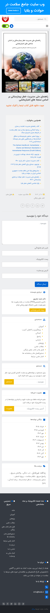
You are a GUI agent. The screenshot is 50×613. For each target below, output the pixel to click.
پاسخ (39, 336)
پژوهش (41, 343)
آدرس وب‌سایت (42, 270)
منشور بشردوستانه (39, 479)
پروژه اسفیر (19, 476)
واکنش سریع (15, 472)
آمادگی (38, 333)
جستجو (9, 381)
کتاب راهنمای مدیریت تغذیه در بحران (27, 126)
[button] (11, 26)
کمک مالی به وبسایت (10, 554)
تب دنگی (26, 472)
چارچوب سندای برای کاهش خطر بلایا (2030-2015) (25, 165)
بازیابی (38, 339)
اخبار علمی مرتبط (37, 356)
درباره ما (12, 545)
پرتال (33, 609)
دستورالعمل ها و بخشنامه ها (33, 353)
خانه (13, 510)
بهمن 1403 (40, 443)
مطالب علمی (39, 346)
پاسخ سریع (41, 476)
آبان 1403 (40, 453)
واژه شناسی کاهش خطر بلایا (30, 183)
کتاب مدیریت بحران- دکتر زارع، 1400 (28, 160)
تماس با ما (11, 549)
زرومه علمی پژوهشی (37, 310)
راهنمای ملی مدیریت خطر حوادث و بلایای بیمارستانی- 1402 (26, 178)
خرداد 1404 (40, 436)
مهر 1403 (41, 456)
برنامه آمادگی (13, 479)
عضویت (9, 408)
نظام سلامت (30, 476)
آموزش (41, 326)
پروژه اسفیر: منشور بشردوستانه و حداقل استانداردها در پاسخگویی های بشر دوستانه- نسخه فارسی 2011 (27, 139)
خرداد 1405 (40, 426)
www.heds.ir (13, 10)
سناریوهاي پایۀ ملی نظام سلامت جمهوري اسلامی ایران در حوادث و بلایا (26, 172)
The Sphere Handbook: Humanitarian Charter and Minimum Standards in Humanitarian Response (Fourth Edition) (26, 148)
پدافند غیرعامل (38, 473)
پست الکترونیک (42, 259)
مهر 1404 (41, 433)
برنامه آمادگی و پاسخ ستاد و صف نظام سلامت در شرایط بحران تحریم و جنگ (25, 131)
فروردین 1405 (39, 430)
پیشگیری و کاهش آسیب (31, 329)
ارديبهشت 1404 (38, 439)
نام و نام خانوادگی (41, 247)
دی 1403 (41, 446)
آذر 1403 (41, 450)
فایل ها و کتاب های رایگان (34, 349)
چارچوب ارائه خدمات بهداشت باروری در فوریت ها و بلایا (27, 155)
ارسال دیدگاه (41, 284)
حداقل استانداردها (25, 479)
